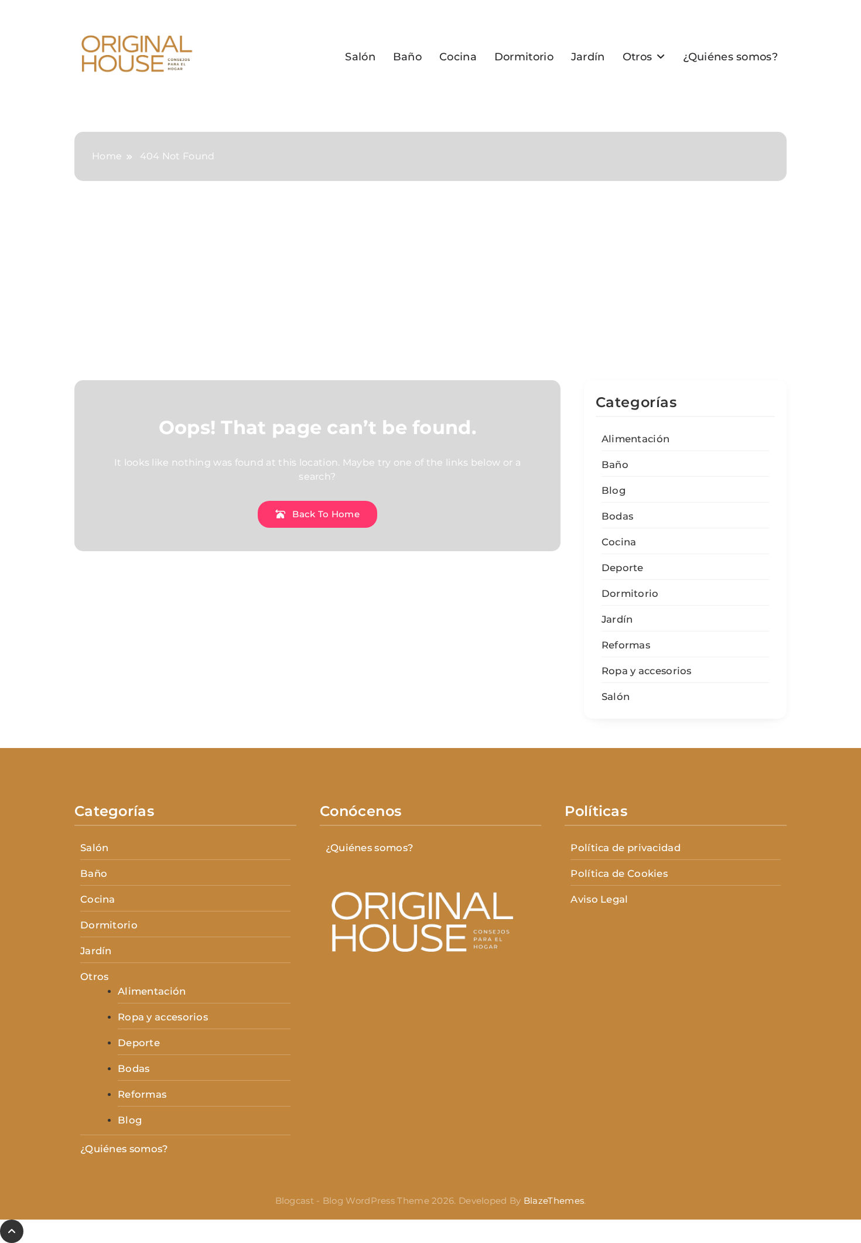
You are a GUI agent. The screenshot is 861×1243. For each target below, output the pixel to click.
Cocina (458, 56)
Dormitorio (524, 56)
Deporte (623, 567)
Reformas (626, 645)
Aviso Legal (599, 899)
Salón (360, 56)
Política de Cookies (619, 873)
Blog (614, 490)
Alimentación (636, 439)
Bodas (618, 516)
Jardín (588, 56)
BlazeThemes (554, 1200)
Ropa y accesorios (647, 671)
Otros (637, 56)
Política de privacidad (625, 847)
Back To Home (325, 514)
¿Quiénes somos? (730, 56)
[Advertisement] (430, 292)
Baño (407, 56)
